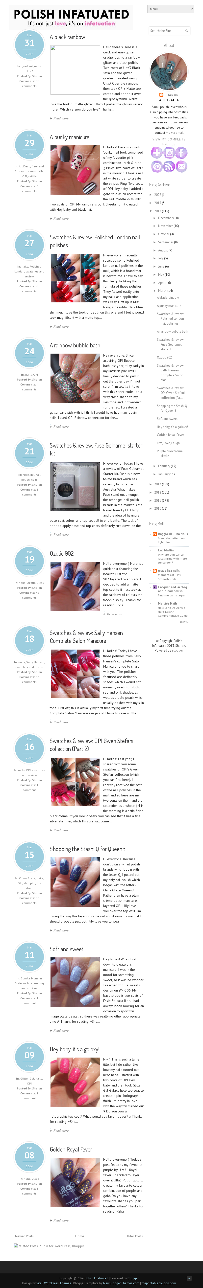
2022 (158, 195)
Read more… (62, 118)
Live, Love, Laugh (168, 443)
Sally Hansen (35, 662)
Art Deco (24, 166)
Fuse (26, 474)
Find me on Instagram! (173, 595)
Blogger (177, 650)
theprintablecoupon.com (159, 1283)
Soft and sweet (66, 949)
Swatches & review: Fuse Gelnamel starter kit (170, 344)
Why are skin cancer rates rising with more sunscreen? (172, 558)
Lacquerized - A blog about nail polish (172, 589)
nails (37, 66)
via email (177, 133)
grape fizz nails (169, 570)
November (166, 226)
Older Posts (134, 1236)
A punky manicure (69, 137)
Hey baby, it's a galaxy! (74, 1049)
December (165, 218)
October (164, 234)
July (161, 258)
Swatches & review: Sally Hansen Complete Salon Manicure (86, 636)
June (161, 266)
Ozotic (31, 583)
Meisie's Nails (168, 603)
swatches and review (29, 667)
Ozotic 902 (62, 553)
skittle (32, 176)
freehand (37, 166)
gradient (27, 66)
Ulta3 (29, 71)
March (162, 291)
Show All (184, 621)
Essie (18, 983)
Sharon (171, 95)
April (161, 283)
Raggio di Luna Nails (173, 534)
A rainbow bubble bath (75, 345)
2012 (158, 492)
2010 (158, 508)
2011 (158, 500)
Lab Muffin (166, 550)
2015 (158, 203)
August (163, 250)
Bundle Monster (31, 978)
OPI (24, 176)
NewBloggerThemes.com (121, 1283)
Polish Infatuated (96, 1278)
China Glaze (27, 878)
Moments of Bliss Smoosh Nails (169, 577)
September (166, 242)
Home (79, 1236)
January (163, 474)
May (161, 274)
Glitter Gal (27, 1078)
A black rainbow (67, 37)
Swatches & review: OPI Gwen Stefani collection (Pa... (171, 393)
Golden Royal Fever (71, 1149)
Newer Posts (24, 1236)
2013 (158, 484)
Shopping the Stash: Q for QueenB (88, 849)
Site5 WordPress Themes (53, 1283)
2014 (158, 211)
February (164, 466)
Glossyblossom (25, 171)
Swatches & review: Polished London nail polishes (170, 319)
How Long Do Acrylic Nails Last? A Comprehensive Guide (173, 611)
